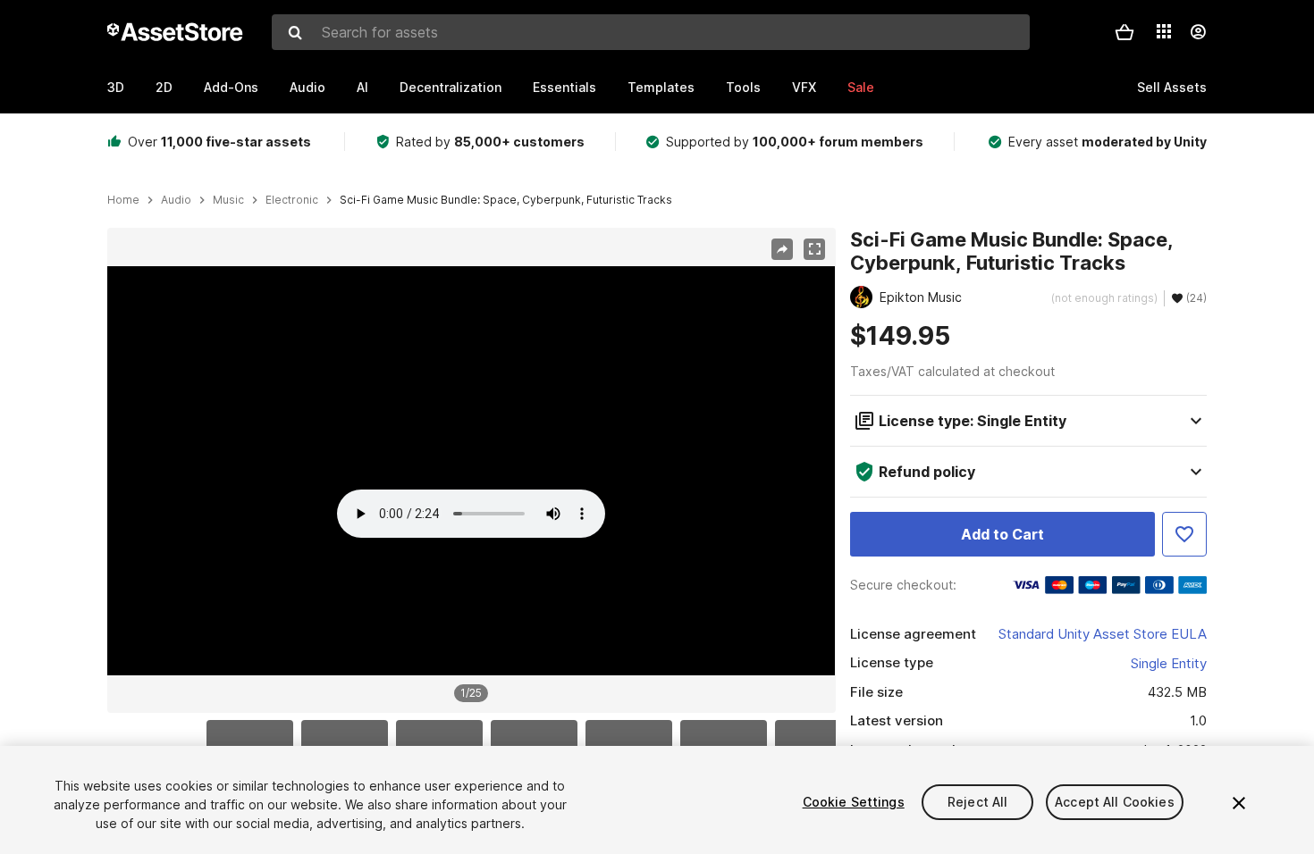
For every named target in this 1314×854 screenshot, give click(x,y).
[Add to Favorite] (1184, 534)
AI (362, 87)
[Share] (782, 249)
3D (115, 87)
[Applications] (1164, 31)
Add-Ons (231, 87)
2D (164, 87)
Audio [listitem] (176, 200)
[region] (471, 470)
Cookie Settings (854, 801)
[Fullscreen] (814, 249)
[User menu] (1198, 32)
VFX (804, 87)
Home (123, 200)
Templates (661, 87)
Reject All (977, 801)
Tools (743, 87)
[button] (1124, 32)
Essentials (564, 87)
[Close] (1239, 803)
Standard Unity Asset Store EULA (1102, 633)
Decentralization (450, 87)
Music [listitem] (228, 200)
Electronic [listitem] (291, 200)
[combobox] (651, 32)
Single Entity (1169, 663)
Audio (307, 87)
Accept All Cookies (1115, 801)
